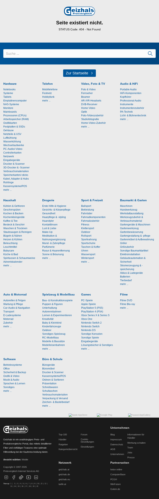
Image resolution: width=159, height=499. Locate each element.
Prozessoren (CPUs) (14, 115)
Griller (123, 243)
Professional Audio (130, 100)
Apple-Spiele (88, 304)
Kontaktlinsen (50, 224)
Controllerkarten (12, 152)
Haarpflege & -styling (54, 217)
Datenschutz (116, 444)
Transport (8, 311)
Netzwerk (8, 156)
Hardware (10, 83)
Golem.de (115, 489)
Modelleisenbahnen (53, 345)
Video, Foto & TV (93, 83)
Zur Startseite (77, 73)
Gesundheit (48, 213)
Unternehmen (117, 454)
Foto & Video (88, 89)
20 (37, 486)
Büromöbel (48, 368)
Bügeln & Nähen (12, 235)
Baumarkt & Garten (133, 200)
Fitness (85, 224)
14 (15, 486)
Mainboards (10, 111)
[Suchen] (150, 53)
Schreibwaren (50, 387)
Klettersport (87, 228)
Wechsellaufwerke (13, 145)
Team (130, 447)
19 (33, 486)
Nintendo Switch (90, 326)
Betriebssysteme (12, 364)
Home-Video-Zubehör (93, 122)
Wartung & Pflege (13, 304)
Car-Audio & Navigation (16, 307)
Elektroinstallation (130, 254)
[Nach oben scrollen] (15, 429)
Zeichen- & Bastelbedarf (55, 402)
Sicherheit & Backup (14, 372)
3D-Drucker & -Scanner (16, 167)
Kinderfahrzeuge (51, 326)
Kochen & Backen (13, 213)
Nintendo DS (88, 330)
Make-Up (47, 232)
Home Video (88, 108)
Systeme (8, 93)
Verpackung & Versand (55, 398)
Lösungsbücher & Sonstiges (97, 345)
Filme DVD (126, 300)
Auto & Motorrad (15, 294)
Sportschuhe (88, 243)
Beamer (85, 96)
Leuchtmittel (10, 246)
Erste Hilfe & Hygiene (54, 206)
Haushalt (9, 200)
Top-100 (63, 434)
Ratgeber (63, 444)
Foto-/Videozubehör (92, 115)
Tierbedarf (126, 280)
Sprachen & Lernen (14, 383)
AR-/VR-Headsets (91, 100)
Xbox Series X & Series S (95, 315)
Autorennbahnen (51, 311)
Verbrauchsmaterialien (16, 171)
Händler (62, 439)
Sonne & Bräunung (53, 254)
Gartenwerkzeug (129, 228)
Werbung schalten (136, 443)
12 (45, 484)
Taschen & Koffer (90, 246)
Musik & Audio (11, 379)
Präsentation (49, 383)
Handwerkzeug (128, 209)
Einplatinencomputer (15, 100)
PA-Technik (126, 111)
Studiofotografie (90, 119)
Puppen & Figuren (52, 304)
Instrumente (126, 104)
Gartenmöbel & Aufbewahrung (137, 239)
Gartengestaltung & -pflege (135, 235)
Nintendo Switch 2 (91, 322)
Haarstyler (48, 220)
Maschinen (126, 206)
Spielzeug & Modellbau (58, 294)
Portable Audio (128, 89)
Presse (131, 457)
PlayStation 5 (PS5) (92, 307)
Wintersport (87, 258)
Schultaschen (50, 390)
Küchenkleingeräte (14, 217)
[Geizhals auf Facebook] (14, 479)
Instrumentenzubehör (132, 108)
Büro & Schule (52, 359)
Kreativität (47, 319)
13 (11, 486)
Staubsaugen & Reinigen (17, 232)
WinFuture (115, 484)
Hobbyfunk (48, 96)
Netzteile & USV (12, 134)
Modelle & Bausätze (53, 341)
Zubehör (8, 322)
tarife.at (62, 484)
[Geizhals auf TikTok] (21, 479)
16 (22, 486)
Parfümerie (48, 246)
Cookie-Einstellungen (87, 440)
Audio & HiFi (129, 83)
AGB (112, 449)
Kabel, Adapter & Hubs (16, 178)
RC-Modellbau (50, 337)
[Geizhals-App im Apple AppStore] (81, 417)
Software (9, 359)
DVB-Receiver (89, 104)
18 (30, 486)
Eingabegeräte (11, 160)
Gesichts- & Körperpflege (56, 209)
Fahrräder (86, 213)
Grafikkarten (10, 122)
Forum (84, 434)
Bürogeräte (48, 364)
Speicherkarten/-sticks (15, 175)
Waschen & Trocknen (15, 228)
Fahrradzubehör (90, 220)
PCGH (113, 479)
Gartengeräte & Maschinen (135, 224)
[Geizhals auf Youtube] (28, 479)
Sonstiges (8, 387)
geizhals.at (64, 469)
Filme (124, 294)
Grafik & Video (11, 376)
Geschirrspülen (11, 209)
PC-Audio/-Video (12, 149)
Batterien (125, 276)
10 (38, 484)
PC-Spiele (87, 300)
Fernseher (87, 93)
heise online (116, 469)
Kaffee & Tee (10, 220)
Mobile (25, 459)
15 (18, 486)
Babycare (8, 250)
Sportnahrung (89, 239)
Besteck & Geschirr (14, 224)
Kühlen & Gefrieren (14, 206)
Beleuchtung (10, 243)
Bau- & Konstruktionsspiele (57, 300)
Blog (112, 434)
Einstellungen (87, 446)
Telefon (47, 83)
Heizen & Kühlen (12, 239)
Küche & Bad (10, 254)
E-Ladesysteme (12, 315)
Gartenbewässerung (131, 232)
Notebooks (9, 89)
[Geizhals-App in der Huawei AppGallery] (142, 417)
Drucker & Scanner (14, 163)
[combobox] (79, 53)
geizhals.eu (64, 479)
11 (41, 484)
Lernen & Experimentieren (57, 315)
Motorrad (8, 319)
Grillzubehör (127, 246)
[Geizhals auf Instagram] (6, 479)
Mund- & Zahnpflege (53, 243)
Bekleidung (87, 209)
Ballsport (86, 206)
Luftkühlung (10, 137)
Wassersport (88, 254)
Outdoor (85, 232)
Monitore (8, 108)
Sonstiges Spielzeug (53, 333)
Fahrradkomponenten (93, 217)
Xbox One (86, 319)
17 (26, 486)
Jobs (129, 452)
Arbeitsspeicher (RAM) (16, 119)
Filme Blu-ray (127, 304)
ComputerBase (117, 474)
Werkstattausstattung (131, 213)
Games (86, 294)
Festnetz (47, 93)
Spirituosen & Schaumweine (19, 258)
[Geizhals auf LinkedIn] (36, 479)
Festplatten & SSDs (14, 126)
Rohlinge (8, 182)
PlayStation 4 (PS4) (92, 311)
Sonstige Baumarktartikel (134, 250)
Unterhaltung (49, 307)
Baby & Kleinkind (51, 322)
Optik (84, 111)
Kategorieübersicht (68, 449)
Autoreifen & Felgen (14, 300)
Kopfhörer (125, 96)
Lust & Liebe (49, 228)
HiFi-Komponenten (130, 93)
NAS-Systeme (11, 104)
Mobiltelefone (50, 89)
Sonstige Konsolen (91, 333)
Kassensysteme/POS (15, 186)
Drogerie (48, 200)
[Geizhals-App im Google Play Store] (111, 417)
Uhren (84, 250)
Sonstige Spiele (90, 337)
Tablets (7, 96)
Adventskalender (12, 261)
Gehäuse (8, 130)
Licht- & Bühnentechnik (133, 115)
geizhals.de (64, 474)
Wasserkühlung (12, 141)
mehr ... (7, 189)
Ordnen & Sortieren (53, 379)
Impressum (116, 439)
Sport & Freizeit (92, 200)
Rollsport (86, 235)
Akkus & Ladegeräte (131, 273)
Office (6, 368)
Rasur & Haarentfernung (56, 250)
